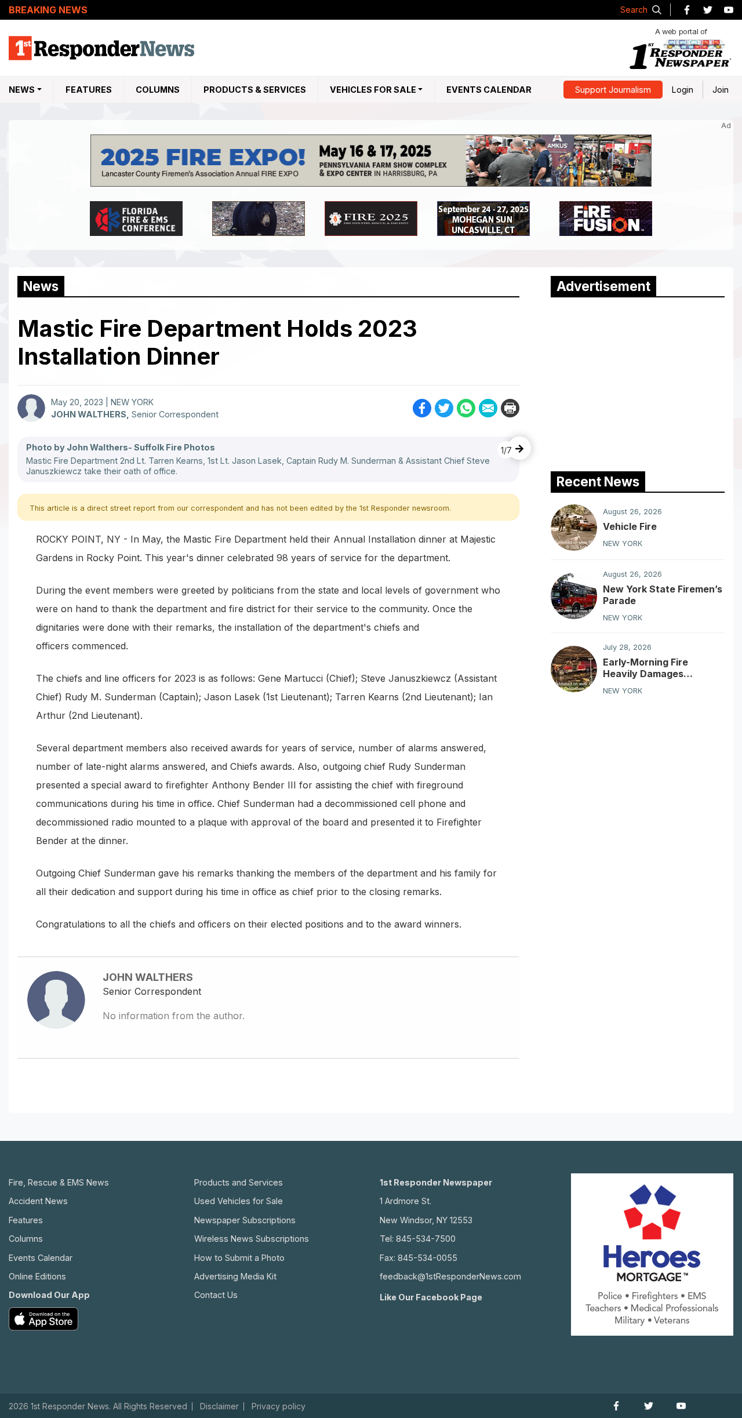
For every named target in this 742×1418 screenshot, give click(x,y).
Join (720, 89)
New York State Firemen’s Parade (662, 594)
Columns (158, 89)
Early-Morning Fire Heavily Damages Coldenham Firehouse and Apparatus (663, 667)
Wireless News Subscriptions (251, 1239)
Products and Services (238, 1182)
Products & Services (254, 89)
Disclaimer (219, 1406)
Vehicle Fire (630, 526)
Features (89, 89)
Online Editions (37, 1276)
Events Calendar (489, 89)
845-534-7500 (426, 1239)
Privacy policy (278, 1406)
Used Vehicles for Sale (238, 1201)
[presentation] (519, 448)
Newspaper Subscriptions (245, 1220)
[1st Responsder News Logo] (101, 48)
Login (682, 89)
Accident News (38, 1201)
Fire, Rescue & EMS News (59, 1182)
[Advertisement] (638, 381)
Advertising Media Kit (235, 1276)
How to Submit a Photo (239, 1258)
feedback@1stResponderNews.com (450, 1276)
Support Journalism (613, 89)
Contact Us (216, 1295)
